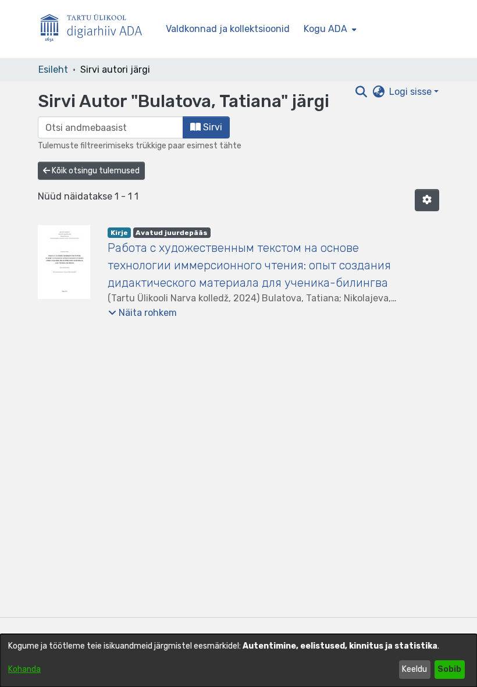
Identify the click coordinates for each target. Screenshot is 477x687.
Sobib (449, 669)
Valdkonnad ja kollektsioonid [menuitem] (228, 28)
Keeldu (414, 669)
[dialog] (238, 660)
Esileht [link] (53, 69)
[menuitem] (329, 29)
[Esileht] (96, 29)
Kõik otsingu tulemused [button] (95, 171)
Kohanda (24, 669)
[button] (427, 200)
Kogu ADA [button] (325, 28)
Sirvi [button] (211, 127)
